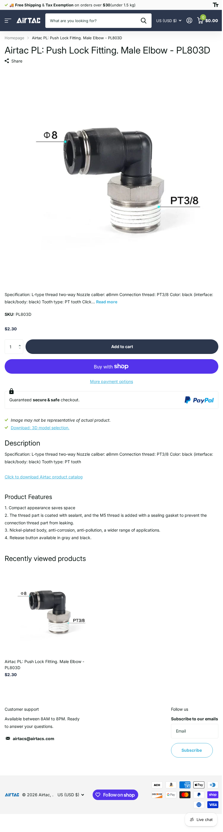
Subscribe (192, 750)
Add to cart (122, 346)
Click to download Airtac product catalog (44, 476)
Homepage (14, 37)
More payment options (111, 381)
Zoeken (144, 20)
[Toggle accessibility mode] (215, 5)
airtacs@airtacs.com (33, 738)
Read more (106, 301)
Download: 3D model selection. (40, 427)
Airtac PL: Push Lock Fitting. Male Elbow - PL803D (44, 664)
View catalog (8, 20)
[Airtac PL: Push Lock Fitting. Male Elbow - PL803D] (49, 610)
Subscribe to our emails (194, 718)
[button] (21, 341)
